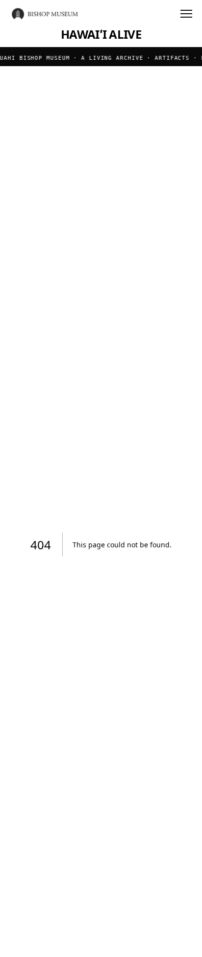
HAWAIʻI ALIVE (101, 34)
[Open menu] (186, 14)
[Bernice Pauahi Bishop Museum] (45, 14)
